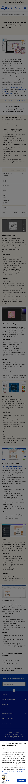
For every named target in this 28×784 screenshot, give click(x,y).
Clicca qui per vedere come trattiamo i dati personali (13, 771)
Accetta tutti (21, 780)
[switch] (3, 782)
